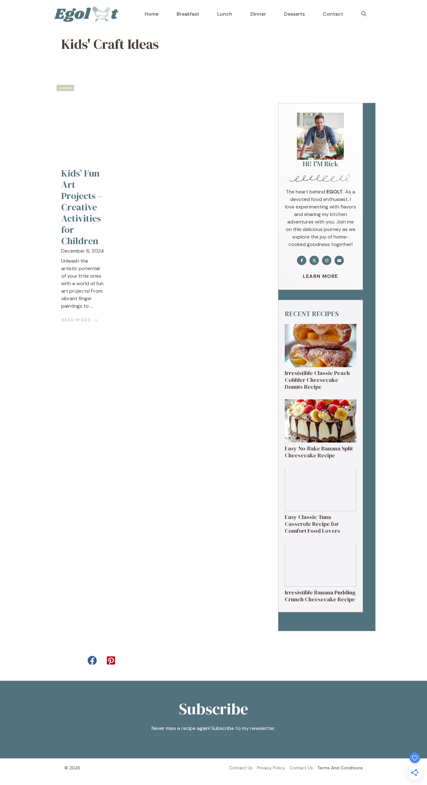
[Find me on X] (314, 260)
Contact (333, 14)
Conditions (351, 768)
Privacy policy (271, 768)
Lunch (224, 14)
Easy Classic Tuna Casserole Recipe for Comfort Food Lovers (312, 523)
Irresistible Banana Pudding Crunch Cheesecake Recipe (320, 595)
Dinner (258, 14)
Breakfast (188, 14)
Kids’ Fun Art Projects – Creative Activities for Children (82, 207)
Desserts (294, 14)
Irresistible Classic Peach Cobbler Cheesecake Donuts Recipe (317, 379)
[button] (363, 14)
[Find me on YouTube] (339, 260)
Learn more (320, 276)
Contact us (241, 768)
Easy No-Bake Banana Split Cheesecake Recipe (319, 451)
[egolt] (88, 14)
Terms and (328, 768)
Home (151, 14)
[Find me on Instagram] (326, 260)
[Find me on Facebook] (301, 260)
